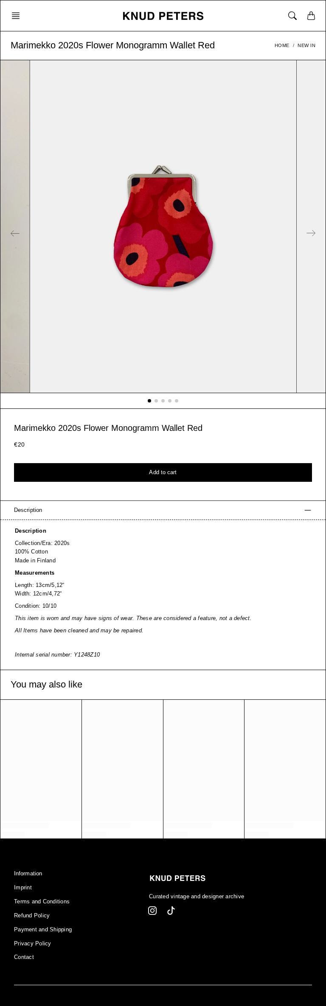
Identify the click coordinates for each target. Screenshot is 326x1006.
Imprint (23, 888)
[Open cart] (311, 15)
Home (282, 45)
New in (306, 45)
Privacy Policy (32, 944)
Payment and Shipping (43, 930)
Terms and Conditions (42, 902)
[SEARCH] (292, 15)
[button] (18, 16)
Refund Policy (32, 916)
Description (28, 510)
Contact (24, 957)
